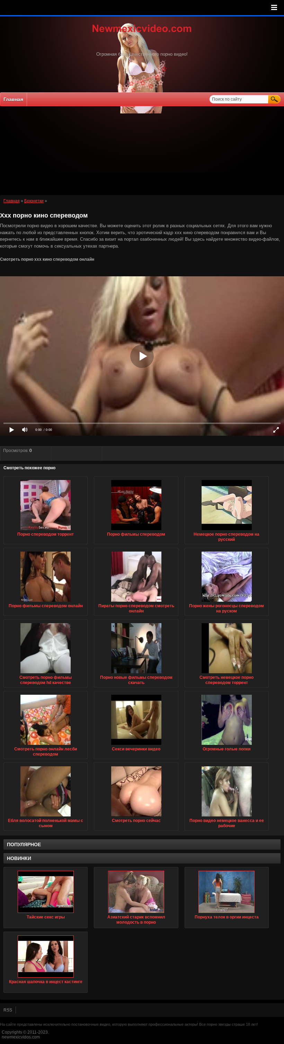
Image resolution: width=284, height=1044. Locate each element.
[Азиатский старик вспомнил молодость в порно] (136, 892)
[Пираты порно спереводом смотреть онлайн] (136, 602)
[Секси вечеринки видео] (136, 745)
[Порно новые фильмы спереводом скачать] (136, 673)
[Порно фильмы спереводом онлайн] (45, 602)
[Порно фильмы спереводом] (136, 530)
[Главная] (142, 32)
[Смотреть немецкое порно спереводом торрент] (227, 673)
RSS (7, 1010)
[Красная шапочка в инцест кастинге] (45, 956)
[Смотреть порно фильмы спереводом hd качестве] (45, 673)
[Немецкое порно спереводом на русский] (227, 530)
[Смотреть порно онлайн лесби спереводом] (45, 745)
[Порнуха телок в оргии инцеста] (226, 892)
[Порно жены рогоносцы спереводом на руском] (227, 602)
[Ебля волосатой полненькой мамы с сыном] (45, 816)
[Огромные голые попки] (227, 745)
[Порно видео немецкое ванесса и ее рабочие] (227, 816)
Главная (13, 99)
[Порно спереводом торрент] (45, 530)
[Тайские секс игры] (45, 892)
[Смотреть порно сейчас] (136, 816)
